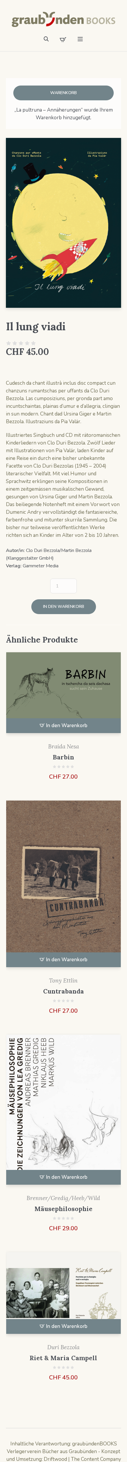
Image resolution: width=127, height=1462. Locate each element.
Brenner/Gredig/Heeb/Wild (63, 1198)
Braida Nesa (63, 746)
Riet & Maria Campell (63, 1358)
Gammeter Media (40, 566)
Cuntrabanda (63, 991)
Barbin (63, 757)
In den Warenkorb (63, 606)
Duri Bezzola (63, 1347)
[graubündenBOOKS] (63, 19)
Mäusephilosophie (63, 1209)
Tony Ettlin (63, 980)
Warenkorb (63, 93)
